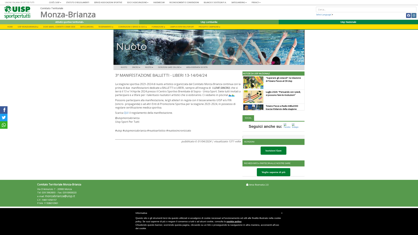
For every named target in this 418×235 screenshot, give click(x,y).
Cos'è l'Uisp (54, 2)
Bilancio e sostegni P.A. (215, 2)
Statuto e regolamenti (77, 2)
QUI (126, 113)
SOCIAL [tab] (248, 118)
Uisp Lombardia (209, 22)
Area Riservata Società (197, 67)
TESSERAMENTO (105, 26)
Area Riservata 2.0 (258, 184)
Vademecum (159, 2)
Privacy (255, 2)
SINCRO (135, 67)
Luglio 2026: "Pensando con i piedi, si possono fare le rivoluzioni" (283, 93)
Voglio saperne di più (273, 172)
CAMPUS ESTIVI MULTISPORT (182, 26)
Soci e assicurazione (137, 2)
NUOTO (148, 67)
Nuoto (124, 67)
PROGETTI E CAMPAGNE (209, 26)
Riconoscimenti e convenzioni (184, 2)
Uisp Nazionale (348, 22)
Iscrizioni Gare (273, 150)
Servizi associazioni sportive (108, 2)
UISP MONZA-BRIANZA (27, 26)
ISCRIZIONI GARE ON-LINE (169, 67)
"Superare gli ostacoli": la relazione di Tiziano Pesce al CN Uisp (283, 79)
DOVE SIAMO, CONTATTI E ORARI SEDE (59, 26)
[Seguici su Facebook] (287, 126)
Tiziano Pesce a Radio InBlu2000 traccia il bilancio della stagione (282, 107)
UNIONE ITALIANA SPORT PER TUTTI (19, 2)
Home (10, 26)
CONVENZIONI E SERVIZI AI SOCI (131, 26)
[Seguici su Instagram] (295, 126)
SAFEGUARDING (238, 2)
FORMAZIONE (157, 26)
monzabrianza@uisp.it (60, 196)
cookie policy (233, 221)
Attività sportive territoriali (69, 22)
